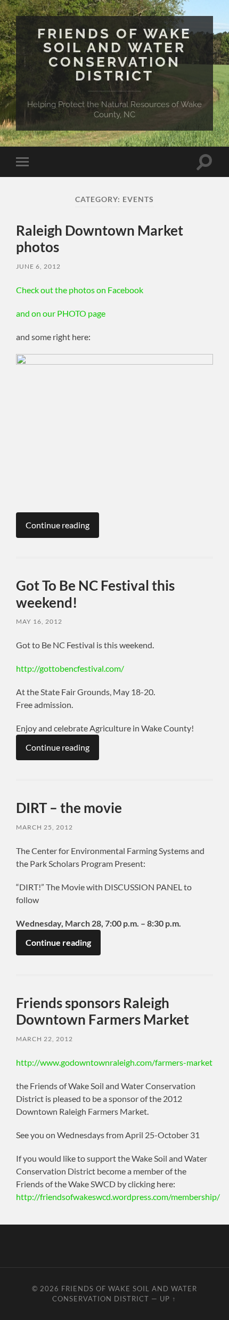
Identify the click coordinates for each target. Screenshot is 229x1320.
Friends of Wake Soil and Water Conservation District (114, 54)
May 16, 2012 (39, 621)
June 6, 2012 (38, 266)
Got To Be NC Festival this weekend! (95, 594)
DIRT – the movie (69, 807)
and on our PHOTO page (60, 313)
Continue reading (57, 525)
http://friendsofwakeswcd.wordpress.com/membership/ (118, 1197)
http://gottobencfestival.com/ (70, 668)
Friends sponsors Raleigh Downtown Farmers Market (102, 1011)
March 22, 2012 (44, 1039)
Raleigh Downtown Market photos (99, 239)
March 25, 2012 (44, 827)
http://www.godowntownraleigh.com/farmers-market (114, 1062)
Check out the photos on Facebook (79, 290)
